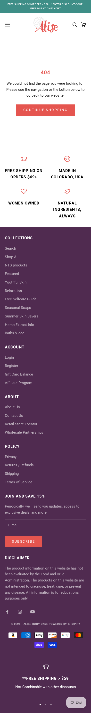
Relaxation (13, 291)
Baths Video (15, 333)
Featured (12, 274)
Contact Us (14, 415)
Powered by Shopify (64, 624)
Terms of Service (18, 482)
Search (10, 248)
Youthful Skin (15, 282)
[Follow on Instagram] (19, 611)
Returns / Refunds (19, 465)
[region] (45, 680)
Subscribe (23, 541)
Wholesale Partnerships (24, 432)
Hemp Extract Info (19, 325)
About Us (12, 407)
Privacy (11, 457)
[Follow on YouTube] (32, 611)
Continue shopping (45, 110)
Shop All (11, 257)
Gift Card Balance (19, 374)
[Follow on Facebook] (7, 611)
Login (9, 357)
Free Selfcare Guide (20, 299)
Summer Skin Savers (21, 316)
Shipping (12, 473)
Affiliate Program (18, 383)
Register (11, 366)
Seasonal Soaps (18, 308)
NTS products (16, 265)
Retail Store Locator (21, 424)
